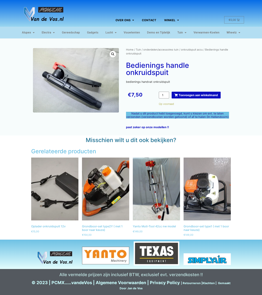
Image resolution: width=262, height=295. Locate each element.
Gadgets (92, 32)
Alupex (26, 32)
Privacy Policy (165, 282)
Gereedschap (71, 32)
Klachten (208, 283)
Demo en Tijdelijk (158, 32)
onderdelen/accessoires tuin (161, 49)
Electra (46, 32)
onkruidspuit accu (192, 49)
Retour (187, 283)
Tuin (180, 32)
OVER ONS (122, 20)
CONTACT (149, 20)
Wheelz (232, 32)
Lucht (109, 32)
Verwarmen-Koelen (206, 32)
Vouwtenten (132, 32)
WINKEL (169, 20)
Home (129, 49)
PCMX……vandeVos (72, 282)
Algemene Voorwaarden (121, 282)
